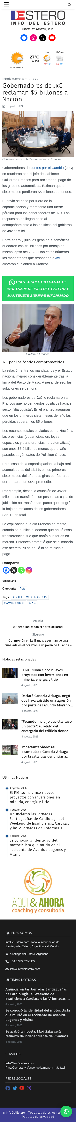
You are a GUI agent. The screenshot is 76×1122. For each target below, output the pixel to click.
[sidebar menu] (6, 5)
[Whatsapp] (21, 570)
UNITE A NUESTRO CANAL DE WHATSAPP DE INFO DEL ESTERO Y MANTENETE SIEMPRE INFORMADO (38, 289)
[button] (66, 1111)
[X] (13, 570)
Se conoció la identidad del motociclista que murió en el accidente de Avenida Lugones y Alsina (37, 1015)
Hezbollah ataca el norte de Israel (39, 627)
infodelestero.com (14, 78)
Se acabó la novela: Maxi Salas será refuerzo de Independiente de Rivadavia (36, 1033)
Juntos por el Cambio (47, 168)
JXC (33, 602)
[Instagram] (29, 570)
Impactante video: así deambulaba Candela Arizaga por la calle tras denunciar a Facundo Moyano (44, 752)
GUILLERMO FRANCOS (30, 597)
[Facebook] (6, 570)
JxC (58, 258)
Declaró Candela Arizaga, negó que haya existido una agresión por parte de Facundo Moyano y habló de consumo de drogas (46, 700)
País (33, 78)
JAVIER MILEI (15, 602)
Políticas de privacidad (38, 1116)
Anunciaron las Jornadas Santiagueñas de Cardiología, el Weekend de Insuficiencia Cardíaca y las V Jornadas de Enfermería (38, 994)
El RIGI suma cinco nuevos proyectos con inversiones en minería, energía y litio (44, 674)
